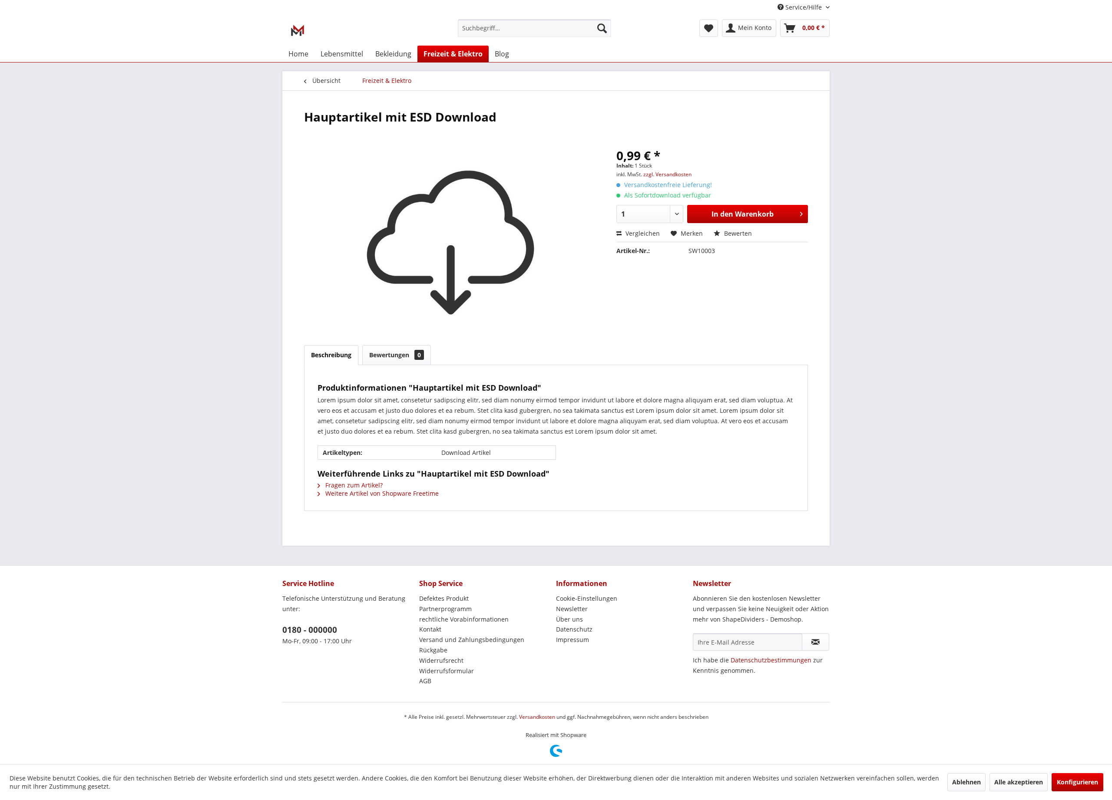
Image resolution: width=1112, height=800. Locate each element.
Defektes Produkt (444, 598)
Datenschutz (574, 629)
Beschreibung (331, 355)
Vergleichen (642, 233)
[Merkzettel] (708, 28)
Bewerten (737, 233)
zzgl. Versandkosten (667, 174)
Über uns (569, 619)
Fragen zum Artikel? (353, 485)
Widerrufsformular (446, 671)
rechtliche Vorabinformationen (464, 619)
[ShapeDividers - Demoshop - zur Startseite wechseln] (297, 30)
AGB (425, 681)
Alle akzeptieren (1018, 782)
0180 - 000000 (309, 629)
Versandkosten (537, 717)
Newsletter (572, 609)
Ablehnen (966, 782)
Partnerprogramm (445, 609)
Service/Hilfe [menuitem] (804, 7)
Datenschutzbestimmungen (771, 660)
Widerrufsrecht (441, 660)
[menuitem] (534, 34)
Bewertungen (395, 355)
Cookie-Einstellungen (586, 598)
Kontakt (430, 629)
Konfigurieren (1077, 782)
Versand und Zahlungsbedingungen (471, 639)
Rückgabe (433, 650)
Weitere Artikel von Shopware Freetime (381, 493)
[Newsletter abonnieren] (815, 642)
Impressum (572, 639)
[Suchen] (602, 28)
